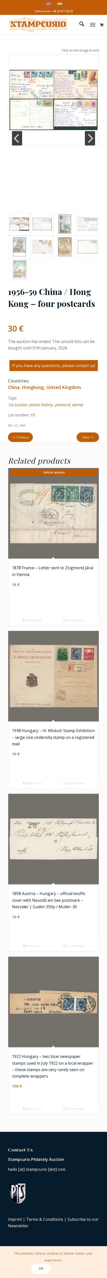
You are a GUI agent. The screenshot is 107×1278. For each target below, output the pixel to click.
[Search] (79, 25)
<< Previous (20, 437)
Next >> (88, 437)
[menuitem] (79, 25)
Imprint (15, 1219)
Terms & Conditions (44, 1219)
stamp (77, 404)
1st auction (17, 404)
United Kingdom (63, 387)
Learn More (65, 1268)
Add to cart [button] (33, 783)
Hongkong (33, 387)
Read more (33, 620)
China (13, 387)
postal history (41, 404)
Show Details (75, 620)
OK (41, 1268)
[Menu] (92, 25)
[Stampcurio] (44, 25)
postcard (62, 404)
